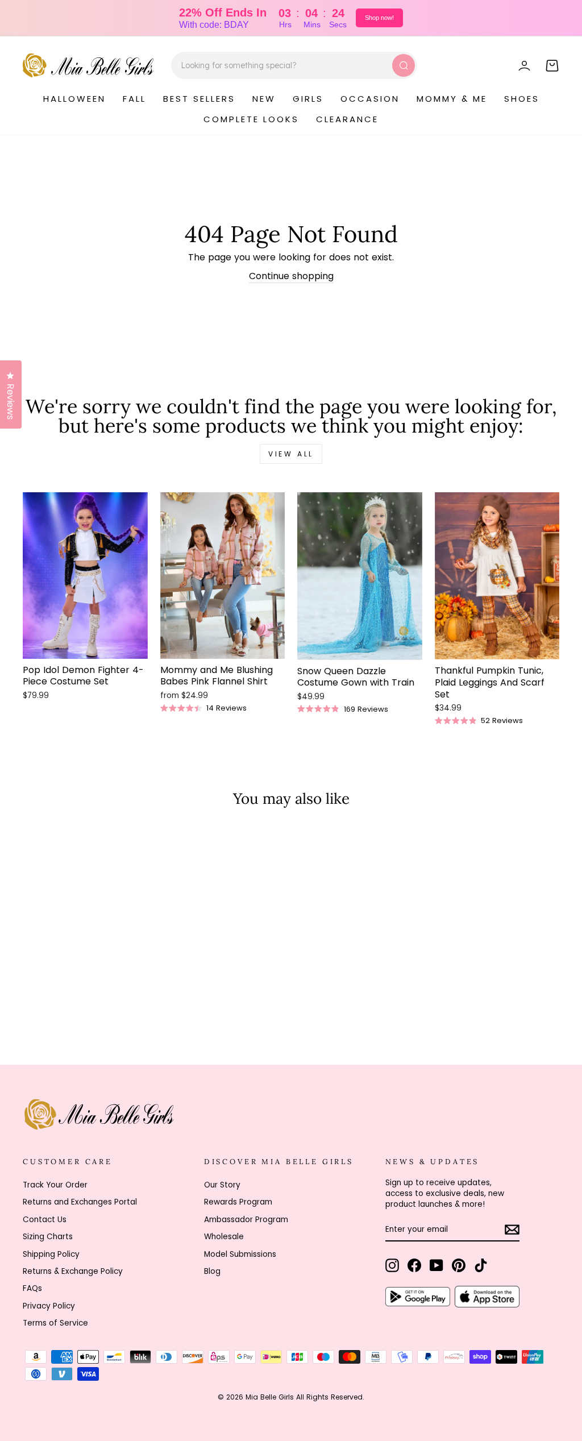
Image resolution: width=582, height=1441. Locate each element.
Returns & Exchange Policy (73, 1271)
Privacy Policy (49, 1306)
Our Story (222, 1185)
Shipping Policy (51, 1254)
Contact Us (44, 1219)
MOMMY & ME (452, 99)
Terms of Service (55, 1323)
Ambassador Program (246, 1219)
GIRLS (308, 99)
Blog (212, 1271)
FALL (134, 99)
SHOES (521, 99)
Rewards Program (238, 1202)
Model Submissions (240, 1254)
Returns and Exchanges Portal (80, 1202)
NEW (264, 99)
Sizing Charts (48, 1236)
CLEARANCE (347, 119)
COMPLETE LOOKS (251, 119)
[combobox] (294, 65)
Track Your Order (55, 1185)
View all (291, 454)
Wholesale (224, 1236)
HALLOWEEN (74, 99)
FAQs (32, 1288)
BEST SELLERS (199, 99)
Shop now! (379, 17)
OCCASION (370, 99)
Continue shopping (291, 276)
